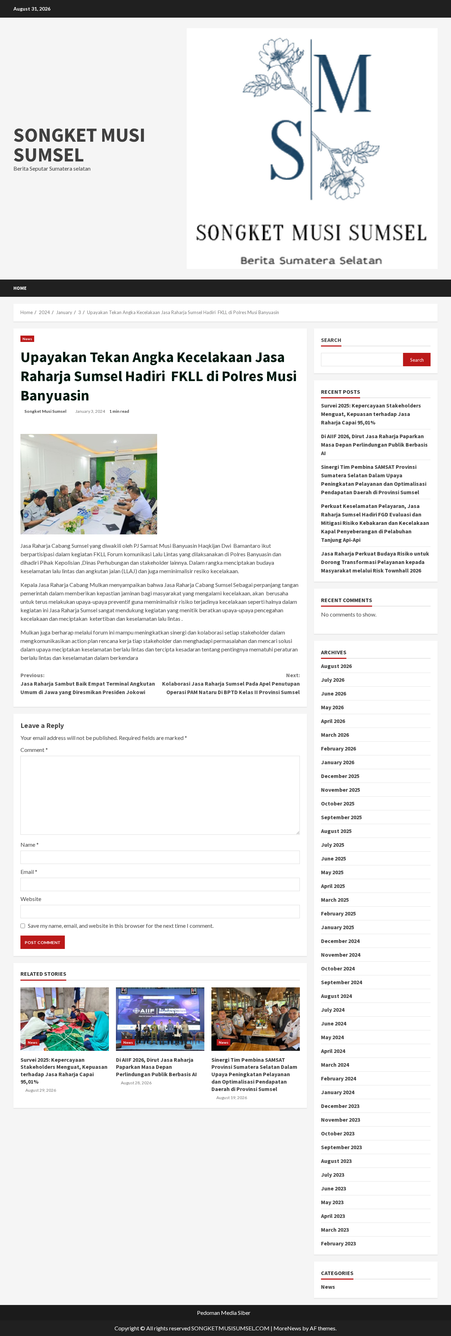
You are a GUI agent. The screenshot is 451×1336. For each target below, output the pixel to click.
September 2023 (341, 1147)
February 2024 (338, 1078)
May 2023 (332, 1202)
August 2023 (336, 1160)
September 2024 (341, 982)
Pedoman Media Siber (224, 1312)
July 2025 (332, 844)
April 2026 (333, 720)
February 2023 (338, 1243)
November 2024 (340, 954)
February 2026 (338, 748)
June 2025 (333, 858)
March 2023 (335, 1229)
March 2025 (335, 899)
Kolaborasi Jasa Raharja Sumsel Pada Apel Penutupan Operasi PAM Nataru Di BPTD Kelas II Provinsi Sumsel (230, 683)
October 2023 (337, 1133)
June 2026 (333, 693)
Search (331, 340)
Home (19, 288)
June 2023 (333, 1188)
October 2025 (337, 803)
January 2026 (337, 762)
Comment (34, 749)
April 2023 (333, 1215)
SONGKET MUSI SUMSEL (79, 144)
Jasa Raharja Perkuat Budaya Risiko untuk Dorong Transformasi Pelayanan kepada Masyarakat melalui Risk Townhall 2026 (375, 562)
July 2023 (332, 1174)
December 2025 (340, 775)
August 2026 (336, 665)
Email (28, 871)
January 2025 (337, 927)
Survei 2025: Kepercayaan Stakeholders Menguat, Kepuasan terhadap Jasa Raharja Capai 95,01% (64, 1019)
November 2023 (340, 1119)
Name (29, 844)
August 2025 (336, 830)
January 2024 (337, 1092)
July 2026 (332, 679)
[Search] (436, 288)
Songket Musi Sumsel (45, 411)
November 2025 (340, 789)
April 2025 (333, 885)
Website (30, 898)
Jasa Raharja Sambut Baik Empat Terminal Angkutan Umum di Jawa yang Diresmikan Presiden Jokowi (87, 683)
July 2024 (332, 1009)
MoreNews (287, 1328)
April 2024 (333, 1050)
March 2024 (335, 1064)
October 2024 (337, 968)
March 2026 (335, 734)
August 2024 (336, 995)
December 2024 (340, 940)
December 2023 (340, 1105)
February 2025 (338, 913)
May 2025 (332, 872)
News (27, 339)
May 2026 (332, 707)
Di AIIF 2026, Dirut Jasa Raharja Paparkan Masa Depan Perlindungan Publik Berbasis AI (160, 1019)
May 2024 (332, 1037)
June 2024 (333, 1023)
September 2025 (341, 817)
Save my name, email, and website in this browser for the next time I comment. (121, 925)
